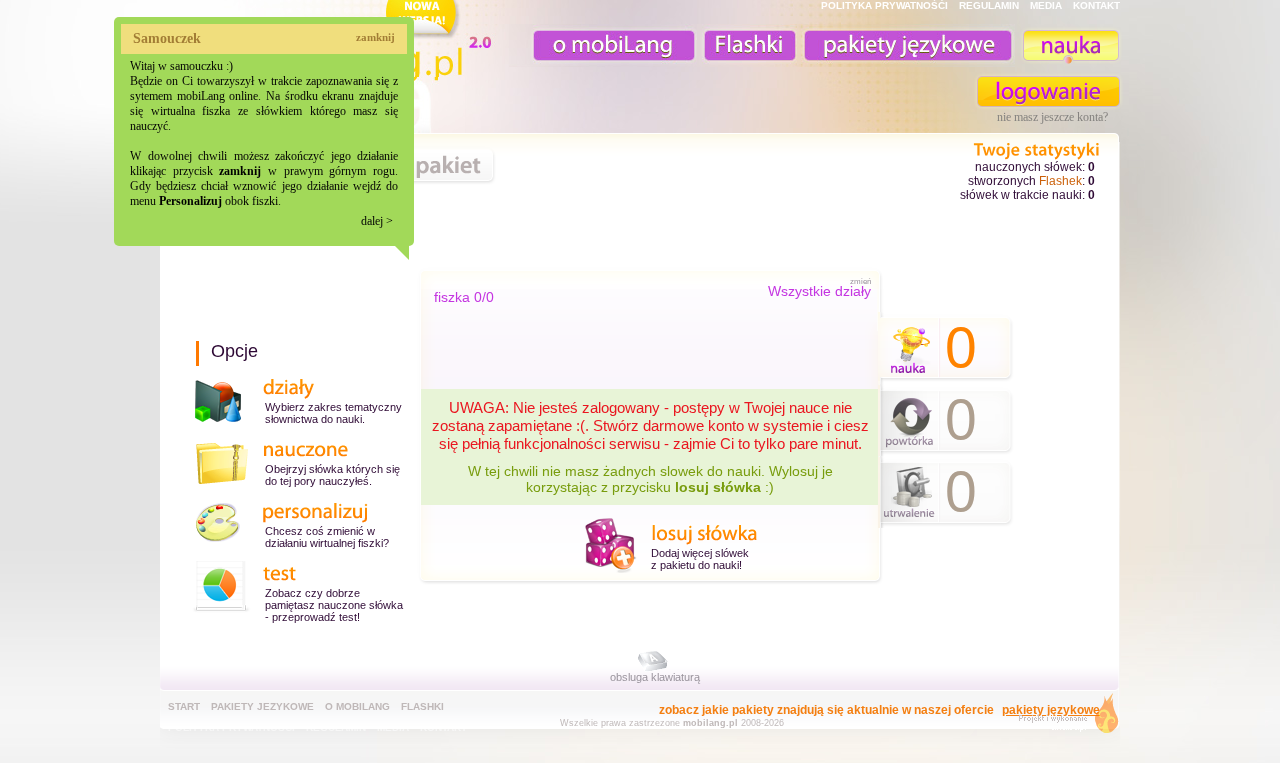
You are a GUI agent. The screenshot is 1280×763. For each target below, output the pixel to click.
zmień (860, 281)
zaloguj (1049, 91)
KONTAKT (1096, 5)
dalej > (377, 221)
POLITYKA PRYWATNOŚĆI (884, 5)
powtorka (909, 422)
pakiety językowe (906, 45)
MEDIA (1046, 5)
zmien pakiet (415, 165)
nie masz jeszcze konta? (1052, 117)
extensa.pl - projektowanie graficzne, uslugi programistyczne (1062, 717)
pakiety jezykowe (262, 706)
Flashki (422, 706)
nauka (1070, 45)
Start (184, 706)
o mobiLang (603, 45)
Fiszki (747, 45)
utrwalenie (909, 494)
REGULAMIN (989, 5)
